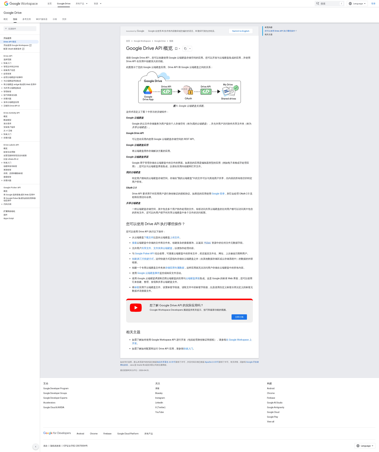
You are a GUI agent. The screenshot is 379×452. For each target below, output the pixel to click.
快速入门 (188, 348)
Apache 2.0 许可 (212, 362)
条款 (45, 446)
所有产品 (80, 3)
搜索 (134, 242)
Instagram (160, 398)
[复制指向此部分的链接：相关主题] (143, 332)
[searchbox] (20, 28)
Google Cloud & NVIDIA (53, 407)
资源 (96, 3)
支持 (64, 19)
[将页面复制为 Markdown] (185, 48)
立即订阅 (239, 317)
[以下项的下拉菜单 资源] (101, 3)
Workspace (29, 4)
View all (270, 421)
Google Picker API (144, 253)
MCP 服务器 (41, 19)
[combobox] (329, 3)
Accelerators (49, 402)
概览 (6, 19)
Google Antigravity (275, 407)
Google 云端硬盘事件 (148, 273)
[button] (19, 63)
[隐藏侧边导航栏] (36, 447)
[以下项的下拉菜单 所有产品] (87, 3)
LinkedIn (159, 402)
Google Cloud (273, 412)
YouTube (159, 412)
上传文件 (174, 237)
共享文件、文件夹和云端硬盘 (157, 248)
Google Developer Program (56, 388)
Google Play (272, 417)
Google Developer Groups (55, 393)
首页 (50, 3)
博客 (157, 388)
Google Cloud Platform (128, 433)
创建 (142, 258)
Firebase (271, 398)
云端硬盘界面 (193, 278)
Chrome (271, 393)
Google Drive (63, 3)
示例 (55, 19)
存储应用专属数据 (174, 267)
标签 (136, 287)
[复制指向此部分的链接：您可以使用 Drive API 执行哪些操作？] (188, 224)
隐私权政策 (55, 446)
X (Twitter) (160, 407)
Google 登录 (218, 193)
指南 (15, 19)
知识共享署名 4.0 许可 (166, 362)
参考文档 (27, 19)
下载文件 (148, 237)
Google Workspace (142, 41)
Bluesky (159, 393)
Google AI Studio (274, 402)
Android (270, 388)
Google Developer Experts (55, 398)
